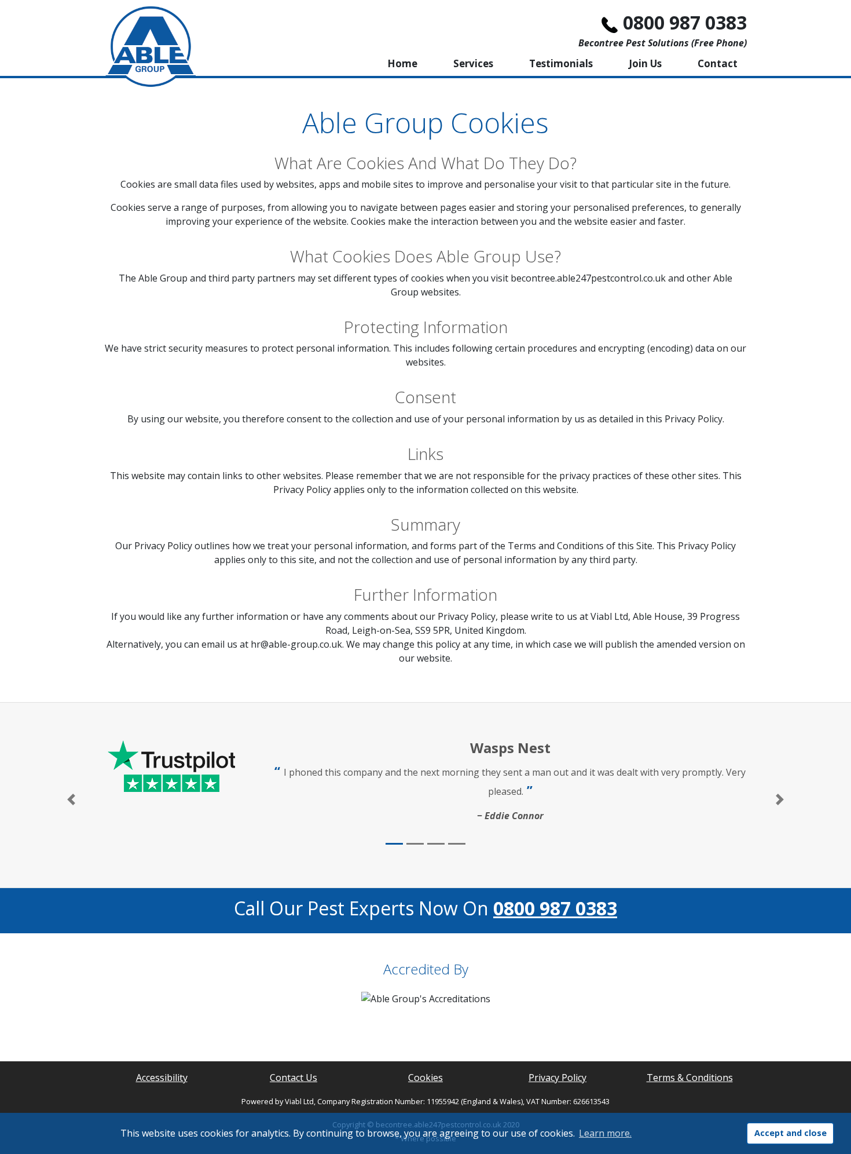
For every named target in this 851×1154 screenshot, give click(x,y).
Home (402, 63)
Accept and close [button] (790, 1132)
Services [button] (473, 63)
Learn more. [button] (605, 1133)
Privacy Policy (557, 1077)
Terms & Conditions (690, 1077)
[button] (71, 800)
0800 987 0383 (685, 22)
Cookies (425, 1077)
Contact (718, 63)
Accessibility (162, 1077)
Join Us (645, 63)
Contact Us (293, 1077)
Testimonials (561, 63)
